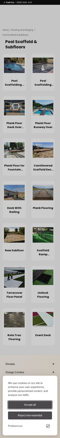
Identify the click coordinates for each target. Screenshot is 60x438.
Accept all (30, 404)
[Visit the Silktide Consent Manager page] (48, 426)
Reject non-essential (30, 415)
